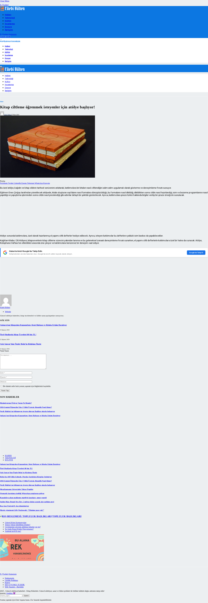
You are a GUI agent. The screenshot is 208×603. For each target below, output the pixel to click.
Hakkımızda (9, 578)
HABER (8, 456)
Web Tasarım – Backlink (14, 587)
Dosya (8, 26)
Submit (26, 596)
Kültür (8, 20)
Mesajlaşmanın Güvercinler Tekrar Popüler (16, 489)
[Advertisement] (72, 215)
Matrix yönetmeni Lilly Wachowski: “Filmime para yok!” (22, 510)
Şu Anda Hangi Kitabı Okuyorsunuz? (19, 529)
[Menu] (1, 39)
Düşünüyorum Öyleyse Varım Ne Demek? (16, 403)
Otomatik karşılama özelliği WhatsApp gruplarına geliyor (22, 493)
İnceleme (10, 23)
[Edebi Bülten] (12, 10)
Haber (8, 14)
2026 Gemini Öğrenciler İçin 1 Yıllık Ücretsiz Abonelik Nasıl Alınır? (26, 407)
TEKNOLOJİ (10, 458)
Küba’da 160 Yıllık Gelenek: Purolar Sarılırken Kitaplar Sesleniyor (26, 477)
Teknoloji (10, 17)
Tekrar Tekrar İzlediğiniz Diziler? (17, 525)
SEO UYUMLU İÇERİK (15, 585)
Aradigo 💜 (10, 593)
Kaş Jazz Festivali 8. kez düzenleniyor (14, 506)
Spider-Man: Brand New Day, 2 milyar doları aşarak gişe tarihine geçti (27, 502)
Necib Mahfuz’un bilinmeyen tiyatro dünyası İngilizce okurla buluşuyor (27, 411)
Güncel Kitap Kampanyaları (15, 523)
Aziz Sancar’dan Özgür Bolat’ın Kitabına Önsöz (20, 344)
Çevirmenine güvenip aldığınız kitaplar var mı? (23, 527)
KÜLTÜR (9, 460)
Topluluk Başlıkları (66, 516)
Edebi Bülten (7, 114)
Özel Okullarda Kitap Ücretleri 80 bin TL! (18, 335)
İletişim (9, 29)
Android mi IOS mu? (13, 531)
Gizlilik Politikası (11, 580)
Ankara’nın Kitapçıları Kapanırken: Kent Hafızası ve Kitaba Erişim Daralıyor (33, 325)
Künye (7, 583)
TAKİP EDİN (5, 36)
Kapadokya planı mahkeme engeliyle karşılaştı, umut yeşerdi (23, 498)
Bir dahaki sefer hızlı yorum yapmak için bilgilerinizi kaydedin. (27, 386)
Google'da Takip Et (196, 253)
